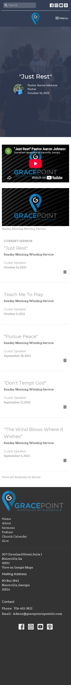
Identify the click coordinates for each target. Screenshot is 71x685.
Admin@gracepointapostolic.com (37, 614)
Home (6, 519)
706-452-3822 (23, 608)
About (6, 523)
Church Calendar (14, 536)
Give (5, 541)
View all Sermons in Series (21, 477)
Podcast (7, 532)
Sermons (8, 528)
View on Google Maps (17, 567)
